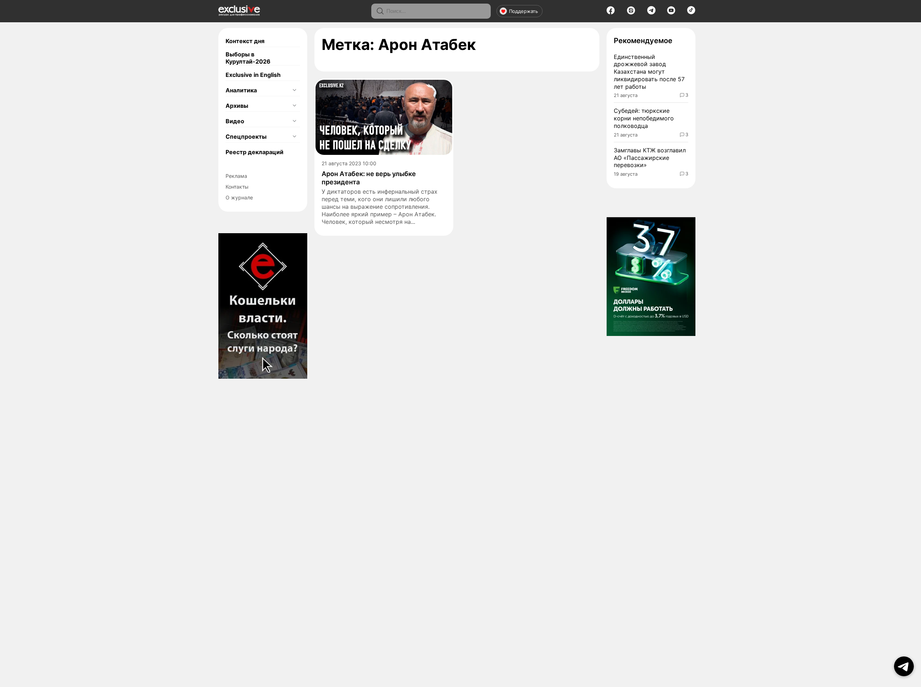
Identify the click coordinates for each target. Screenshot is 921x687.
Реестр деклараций (254, 152)
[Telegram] (651, 12)
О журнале (239, 197)
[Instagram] (631, 12)
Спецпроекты (246, 136)
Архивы (237, 105)
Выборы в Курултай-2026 (248, 58)
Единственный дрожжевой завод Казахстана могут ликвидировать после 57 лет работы (649, 71)
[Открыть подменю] (294, 90)
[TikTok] (691, 12)
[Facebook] (611, 12)
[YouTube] (671, 12)
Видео (235, 121)
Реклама (236, 176)
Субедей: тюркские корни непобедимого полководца (644, 118)
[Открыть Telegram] (904, 666)
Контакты (237, 187)
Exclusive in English (253, 74)
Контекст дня (245, 41)
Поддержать (523, 11)
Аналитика (241, 90)
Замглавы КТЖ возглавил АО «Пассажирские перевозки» (650, 158)
